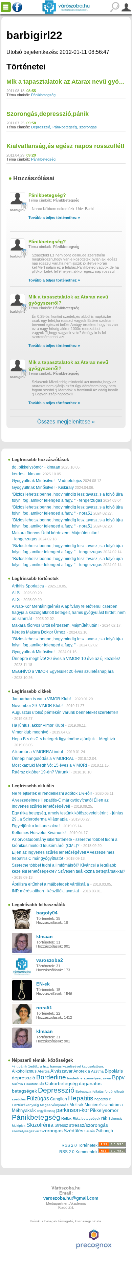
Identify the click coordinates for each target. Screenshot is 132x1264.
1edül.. (33, 1066)
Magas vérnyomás (54, 1105)
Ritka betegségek (86, 1118)
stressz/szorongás (88, 1125)
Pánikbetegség (43, 95)
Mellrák (76, 1104)
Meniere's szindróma (104, 1104)
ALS (16, 592)
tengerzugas (90, 500)
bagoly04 (47, 912)
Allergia (43, 1071)
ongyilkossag (46, 1111)
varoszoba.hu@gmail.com (70, 1198)
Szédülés (73, 1130)
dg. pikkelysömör (27, 467)
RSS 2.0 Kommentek (78, 1151)
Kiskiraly (66, 487)
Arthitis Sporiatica (28, 586)
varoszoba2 (49, 960)
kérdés (18, 474)
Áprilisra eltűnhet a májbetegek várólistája (50, 884)
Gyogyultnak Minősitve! (33, 480)
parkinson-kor (72, 1110)
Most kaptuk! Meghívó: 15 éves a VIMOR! (49, 765)
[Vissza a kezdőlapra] (66, 7)
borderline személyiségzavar (89, 1078)
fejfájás (98, 1091)
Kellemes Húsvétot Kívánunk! (39, 832)
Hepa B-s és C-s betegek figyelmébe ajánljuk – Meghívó (63, 739)
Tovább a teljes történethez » (54, 217)
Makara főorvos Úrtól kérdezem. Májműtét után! (55, 533)
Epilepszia (83, 1091)
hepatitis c (102, 1099)
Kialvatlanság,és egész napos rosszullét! (65, 146)
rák (104, 1118)
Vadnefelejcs (70, 480)
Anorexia (81, 1071)
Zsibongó (104, 1130)
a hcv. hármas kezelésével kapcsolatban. (72, 1066)
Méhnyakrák (24, 1110)
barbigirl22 (19, 210)
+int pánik (19, 1066)
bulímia (17, 1084)
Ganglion (58, 1099)
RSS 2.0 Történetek (80, 1145)
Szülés (89, 1131)
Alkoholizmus (24, 1071)
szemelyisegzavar (25, 1131)
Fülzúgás (38, 1098)
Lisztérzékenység (25, 1105)
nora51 (85, 513)
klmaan (53, 467)
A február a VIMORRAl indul (37, 751)
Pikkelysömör (104, 1110)
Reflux (66, 1118)
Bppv (118, 1077)
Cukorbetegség (61, 1083)
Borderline (51, 1077)
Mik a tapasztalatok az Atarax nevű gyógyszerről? (68, 300)
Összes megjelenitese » (66, 421)
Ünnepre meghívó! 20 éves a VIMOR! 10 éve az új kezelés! (66, 658)
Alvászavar (61, 1071)
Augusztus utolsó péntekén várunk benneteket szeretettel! (65, 712)
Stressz (61, 1125)
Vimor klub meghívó (30, 732)
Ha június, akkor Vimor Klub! (38, 725)
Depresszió (40, 127)
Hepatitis (80, 1098)
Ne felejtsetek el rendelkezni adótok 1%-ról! (52, 793)
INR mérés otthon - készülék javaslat (45, 891)
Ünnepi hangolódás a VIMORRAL (43, 758)
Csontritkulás (34, 1084)
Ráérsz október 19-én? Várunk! (40, 772)
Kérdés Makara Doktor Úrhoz (38, 632)
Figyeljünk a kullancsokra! (36, 826)
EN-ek (43, 984)
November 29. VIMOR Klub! (37, 705)
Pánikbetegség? (47, 195)
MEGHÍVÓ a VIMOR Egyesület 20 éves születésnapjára (63, 671)
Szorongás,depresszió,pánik (47, 113)
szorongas (88, 127)
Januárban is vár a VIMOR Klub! (41, 699)
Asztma (97, 1071)
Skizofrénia (39, 1125)
